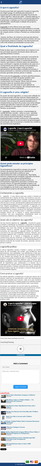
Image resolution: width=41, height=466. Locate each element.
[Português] (27, 462)
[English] (32, 462)
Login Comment (20, 387)
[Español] (36, 462)
